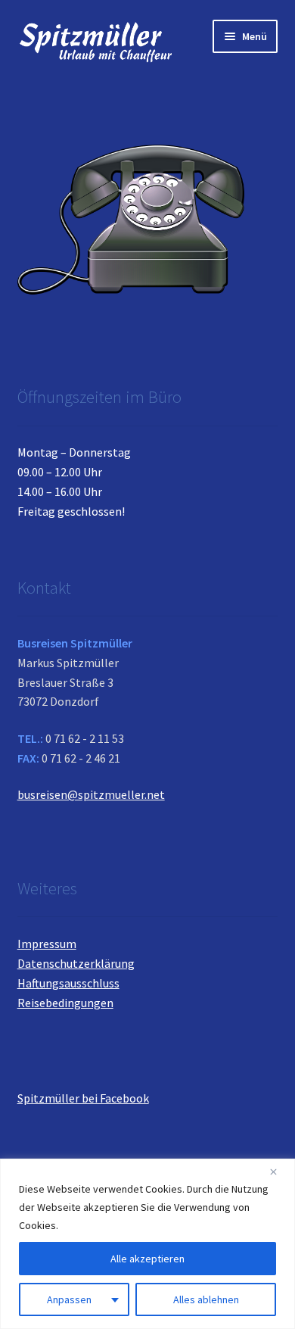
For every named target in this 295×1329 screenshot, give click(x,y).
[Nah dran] (279, 1171)
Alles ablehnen (206, 1299)
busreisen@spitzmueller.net (91, 794)
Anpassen (69, 1299)
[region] (147, 1244)
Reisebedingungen (65, 1002)
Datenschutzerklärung (76, 963)
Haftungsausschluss (68, 983)
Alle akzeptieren (147, 1258)
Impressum (46, 943)
